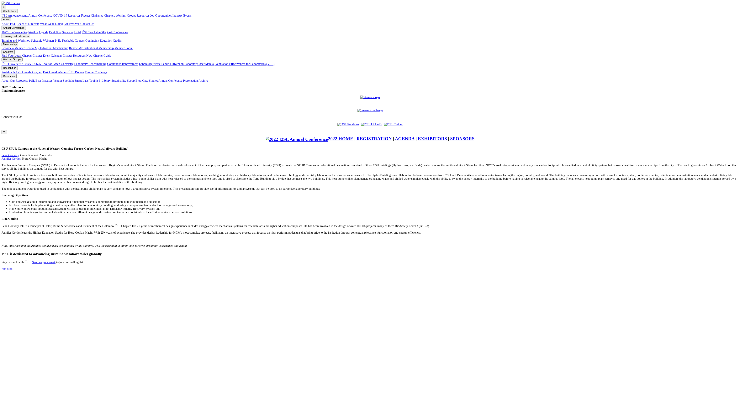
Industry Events (182, 15)
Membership (10, 44)
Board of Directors (28, 24)
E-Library (105, 80)
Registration (30, 32)
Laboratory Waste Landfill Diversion (161, 64)
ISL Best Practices (40, 80)
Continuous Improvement (122, 64)
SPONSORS (462, 138)
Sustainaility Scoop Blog (126, 80)
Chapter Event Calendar (47, 55)
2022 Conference (12, 32)
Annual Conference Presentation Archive (183, 80)
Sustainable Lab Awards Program (22, 72)
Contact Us (87, 24)
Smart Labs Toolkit (86, 80)
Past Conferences (117, 32)
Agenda (43, 32)
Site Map (7, 268)
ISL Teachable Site (94, 32)
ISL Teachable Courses (70, 40)
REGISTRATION (374, 138)
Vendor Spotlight (63, 80)
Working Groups (126, 15)
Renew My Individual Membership (46, 48)
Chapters (109, 15)
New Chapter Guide (98, 55)
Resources (143, 15)
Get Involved (72, 24)
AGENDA (405, 138)
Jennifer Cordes (11, 158)
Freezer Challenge (92, 15)
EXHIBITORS (432, 138)
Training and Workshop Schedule (22, 40)
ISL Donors (76, 72)
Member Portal (123, 48)
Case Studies (150, 80)
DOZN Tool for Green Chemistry (52, 64)
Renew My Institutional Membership (91, 48)
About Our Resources (15, 80)
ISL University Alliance (17, 64)
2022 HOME (340, 138)
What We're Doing (51, 24)
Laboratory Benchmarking (90, 64)
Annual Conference (40, 15)
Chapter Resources (74, 55)
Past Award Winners (55, 72)
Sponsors (67, 32)
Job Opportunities (161, 15)
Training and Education (16, 36)
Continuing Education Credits (103, 40)
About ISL (9, 24)
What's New (9, 11)
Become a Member (13, 48)
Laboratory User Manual (199, 64)
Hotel (77, 32)
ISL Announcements (15, 15)
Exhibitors (55, 32)
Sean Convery (10, 155)
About (6, 19)
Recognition (9, 67)
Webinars (48, 40)
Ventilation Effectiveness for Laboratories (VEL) (244, 64)
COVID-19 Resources (66, 15)
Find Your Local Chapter (17, 55)
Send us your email (44, 262)
